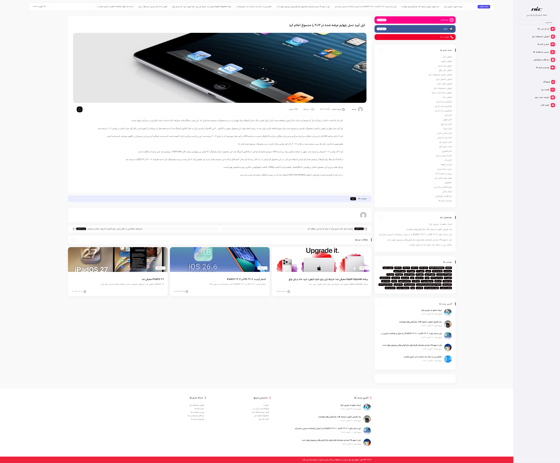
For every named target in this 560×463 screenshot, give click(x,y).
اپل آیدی (405, 278)
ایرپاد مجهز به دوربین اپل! (440, 224)
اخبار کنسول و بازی (444, 155)
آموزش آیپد (447, 56)
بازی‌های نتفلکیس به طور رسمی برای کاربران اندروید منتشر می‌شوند (114, 228)
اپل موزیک (447, 281)
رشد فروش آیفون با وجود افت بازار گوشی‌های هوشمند (429, 229)
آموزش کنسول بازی (444, 79)
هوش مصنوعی (446, 288)
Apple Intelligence (436, 268)
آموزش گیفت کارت (444, 83)
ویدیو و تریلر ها (445, 200)
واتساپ (419, 288)
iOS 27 (398, 268)
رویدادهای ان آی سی (443, 187)
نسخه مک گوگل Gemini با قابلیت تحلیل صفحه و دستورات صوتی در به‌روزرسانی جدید (186, 6)
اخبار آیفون (447, 119)
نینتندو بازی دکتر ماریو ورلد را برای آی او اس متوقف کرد (330, 228)
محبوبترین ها (409, 284)
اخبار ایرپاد (447, 128)
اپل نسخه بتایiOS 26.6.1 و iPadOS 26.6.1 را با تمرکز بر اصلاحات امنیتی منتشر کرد (449, 6)
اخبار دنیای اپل (445, 142)
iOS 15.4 (423, 268)
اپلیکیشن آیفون (404, 281)
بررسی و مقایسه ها (444, 173)
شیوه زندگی (447, 191)
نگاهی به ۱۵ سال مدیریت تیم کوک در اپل (236, 6)
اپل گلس (416, 281)
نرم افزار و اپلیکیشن (443, 196)
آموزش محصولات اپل (443, 88)
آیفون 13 (411, 271)
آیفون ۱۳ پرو (430, 274)
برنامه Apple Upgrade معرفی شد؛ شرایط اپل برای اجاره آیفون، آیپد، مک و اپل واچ (285, 6)
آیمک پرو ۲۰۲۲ (437, 278)
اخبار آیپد (361, 291)
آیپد (353, 199)
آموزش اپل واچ (445, 70)
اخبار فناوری (447, 151)
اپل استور (395, 278)
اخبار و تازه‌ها (446, 164)
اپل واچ (438, 281)
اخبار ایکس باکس (444, 133)
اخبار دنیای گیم (445, 146)
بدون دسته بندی (445, 169)
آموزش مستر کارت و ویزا (442, 92)
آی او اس (447, 271)
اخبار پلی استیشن (444, 137)
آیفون (428, 271)
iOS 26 (406, 268)
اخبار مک (448, 160)
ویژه (412, 288)
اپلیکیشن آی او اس (444, 101)
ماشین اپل (447, 284)
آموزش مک (447, 97)
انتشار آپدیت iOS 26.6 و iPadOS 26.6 (136, 6)
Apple (448, 268)
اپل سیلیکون (385, 278)
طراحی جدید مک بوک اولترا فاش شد (103, 6)
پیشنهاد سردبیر (403, 288)
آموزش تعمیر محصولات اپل (440, 74)
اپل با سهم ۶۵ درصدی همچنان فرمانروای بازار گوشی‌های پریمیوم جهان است (387, 6)
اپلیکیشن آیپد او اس (443, 106)
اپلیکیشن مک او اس (443, 110)
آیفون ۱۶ (390, 274)
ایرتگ (394, 281)
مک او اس (398, 284)
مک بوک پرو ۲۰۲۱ (386, 284)
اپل (412, 278)
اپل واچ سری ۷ (427, 281)
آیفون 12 (420, 271)
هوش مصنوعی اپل (431, 288)
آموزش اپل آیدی (445, 65)
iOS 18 (414, 268)
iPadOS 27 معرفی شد (153, 279)
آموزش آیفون (446, 61)
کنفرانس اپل (390, 288)
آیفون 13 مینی (399, 271)
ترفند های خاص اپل (443, 178)
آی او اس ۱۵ (437, 271)
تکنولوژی (448, 182)
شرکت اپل (385, 281)
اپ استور (419, 278)
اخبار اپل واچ (446, 124)
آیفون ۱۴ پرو (409, 274)
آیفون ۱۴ (420, 274)
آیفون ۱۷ (448, 278)
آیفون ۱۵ (399, 274)
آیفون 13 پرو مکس (444, 274)
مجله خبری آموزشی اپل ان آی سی (428, 284)
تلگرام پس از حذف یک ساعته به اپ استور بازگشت (337, 6)
